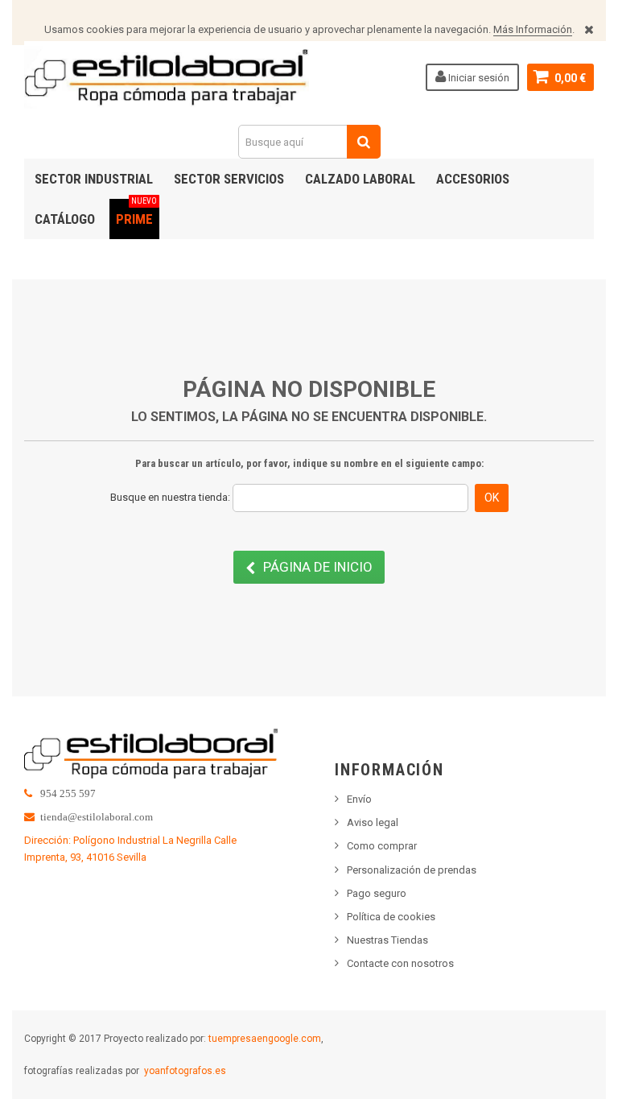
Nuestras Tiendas (387, 940)
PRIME (136, 213)
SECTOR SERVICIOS (229, 179)
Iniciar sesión (477, 78)
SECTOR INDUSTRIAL (94, 179)
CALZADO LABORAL (360, 179)
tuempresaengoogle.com (264, 1038)
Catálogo (65, 219)
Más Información (532, 29)
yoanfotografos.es (185, 1070)
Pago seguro (376, 893)
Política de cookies (391, 917)
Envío (359, 799)
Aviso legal (372, 822)
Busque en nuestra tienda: (170, 497)
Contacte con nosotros (400, 963)
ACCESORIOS (472, 179)
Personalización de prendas (411, 870)
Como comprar (382, 846)
